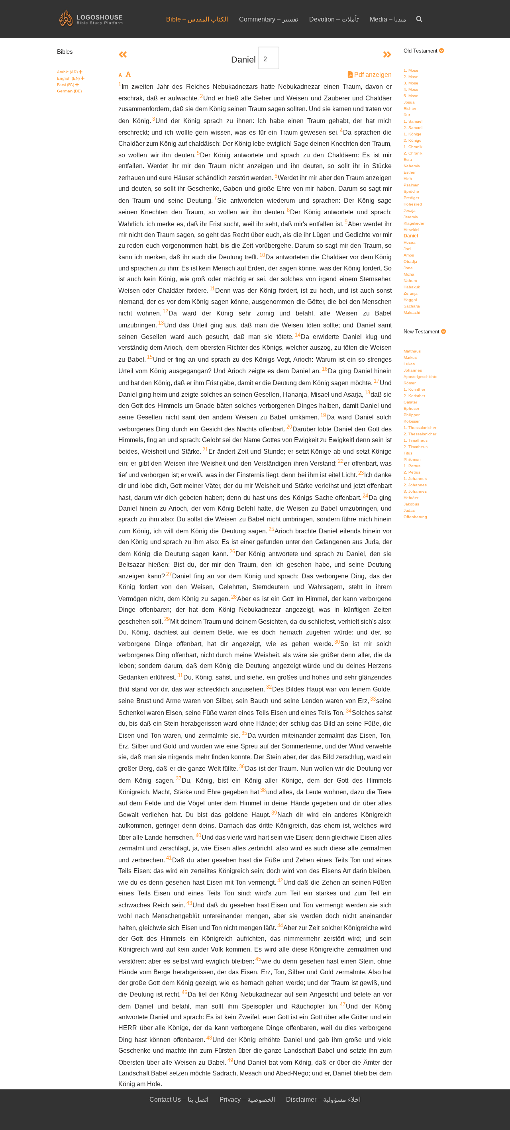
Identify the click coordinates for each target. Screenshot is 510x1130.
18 (367, 393)
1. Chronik (413, 147)
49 (230, 1060)
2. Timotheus (416, 447)
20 (289, 427)
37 (178, 778)
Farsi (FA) (65, 84)
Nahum (410, 280)
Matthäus (412, 351)
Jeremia (411, 217)
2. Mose (411, 76)
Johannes (413, 370)
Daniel (411, 236)
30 (337, 642)
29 (167, 619)
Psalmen (412, 185)
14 (297, 335)
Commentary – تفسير (268, 19)
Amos (409, 255)
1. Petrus (412, 466)
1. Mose (411, 70)
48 (209, 1038)
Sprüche (411, 191)
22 (340, 461)
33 (373, 699)
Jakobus (411, 504)
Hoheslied (413, 204)
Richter (410, 108)
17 (376, 381)
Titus (408, 453)
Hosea (410, 242)
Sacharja (412, 306)
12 (165, 311)
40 (198, 835)
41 (169, 858)
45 (258, 959)
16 (325, 369)
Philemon (412, 459)
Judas (409, 510)
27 (169, 574)
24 (365, 496)
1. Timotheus (416, 440)
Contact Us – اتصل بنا (178, 1099)
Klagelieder (414, 223)
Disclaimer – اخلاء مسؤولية (323, 1099)
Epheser (411, 408)
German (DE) (69, 91)
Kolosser (412, 421)
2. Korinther (414, 396)
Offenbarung (415, 517)
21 (205, 449)
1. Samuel (413, 121)
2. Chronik (413, 153)
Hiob (408, 178)
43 (189, 903)
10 (262, 255)
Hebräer (411, 497)
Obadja (410, 261)
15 (150, 357)
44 (280, 925)
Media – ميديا (388, 19)
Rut (407, 115)
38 (263, 790)
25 (271, 529)
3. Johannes (415, 491)
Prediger (411, 198)
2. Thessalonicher (420, 434)
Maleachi (412, 312)
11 (212, 289)
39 (274, 813)
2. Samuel (413, 127)
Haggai (410, 300)
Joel (407, 249)
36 (242, 767)
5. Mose (411, 96)
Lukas (409, 364)
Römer (410, 383)
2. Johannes (415, 485)
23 (361, 473)
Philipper (412, 415)
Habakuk (412, 287)
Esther (410, 172)
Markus (410, 357)
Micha (409, 274)
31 (180, 675)
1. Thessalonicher (420, 427)
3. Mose (411, 83)
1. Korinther (414, 389)
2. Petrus (412, 472)
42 (280, 880)
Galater (410, 402)
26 (232, 551)
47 (342, 1004)
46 (184, 992)
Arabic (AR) (67, 72)
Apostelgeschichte (420, 376)
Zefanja (411, 293)
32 (269, 687)
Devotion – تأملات (334, 19)
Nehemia (412, 166)
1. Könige (413, 134)
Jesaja (410, 210)
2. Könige (413, 140)
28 (234, 597)
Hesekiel (411, 229)
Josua (409, 102)
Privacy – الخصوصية (247, 1099)
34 (348, 711)
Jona (408, 268)
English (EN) (68, 78)
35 (244, 733)
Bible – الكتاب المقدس (197, 19)
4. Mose (411, 89)
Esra (408, 159)
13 (161, 323)
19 (323, 415)
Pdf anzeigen (372, 74)
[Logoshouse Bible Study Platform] (105, 19)
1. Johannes (415, 478)
